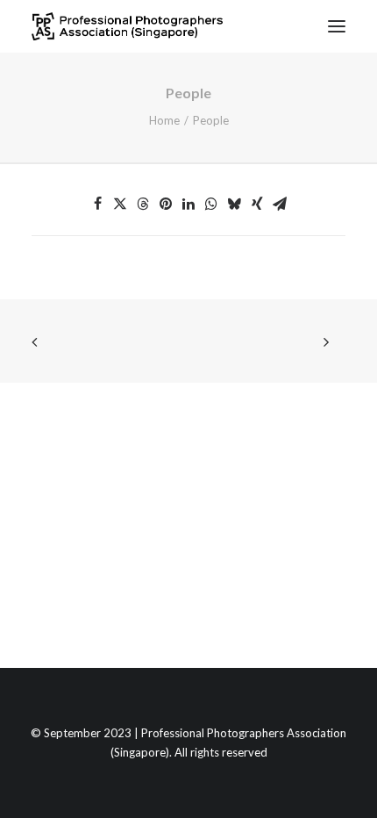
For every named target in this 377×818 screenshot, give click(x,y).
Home (164, 120)
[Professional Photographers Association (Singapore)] (127, 26)
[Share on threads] (142, 203)
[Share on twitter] (120, 203)
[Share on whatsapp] (211, 203)
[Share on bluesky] (234, 203)
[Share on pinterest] (165, 203)
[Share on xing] (256, 203)
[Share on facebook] (97, 203)
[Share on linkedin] (188, 203)
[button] (336, 26)
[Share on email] (279, 203)
